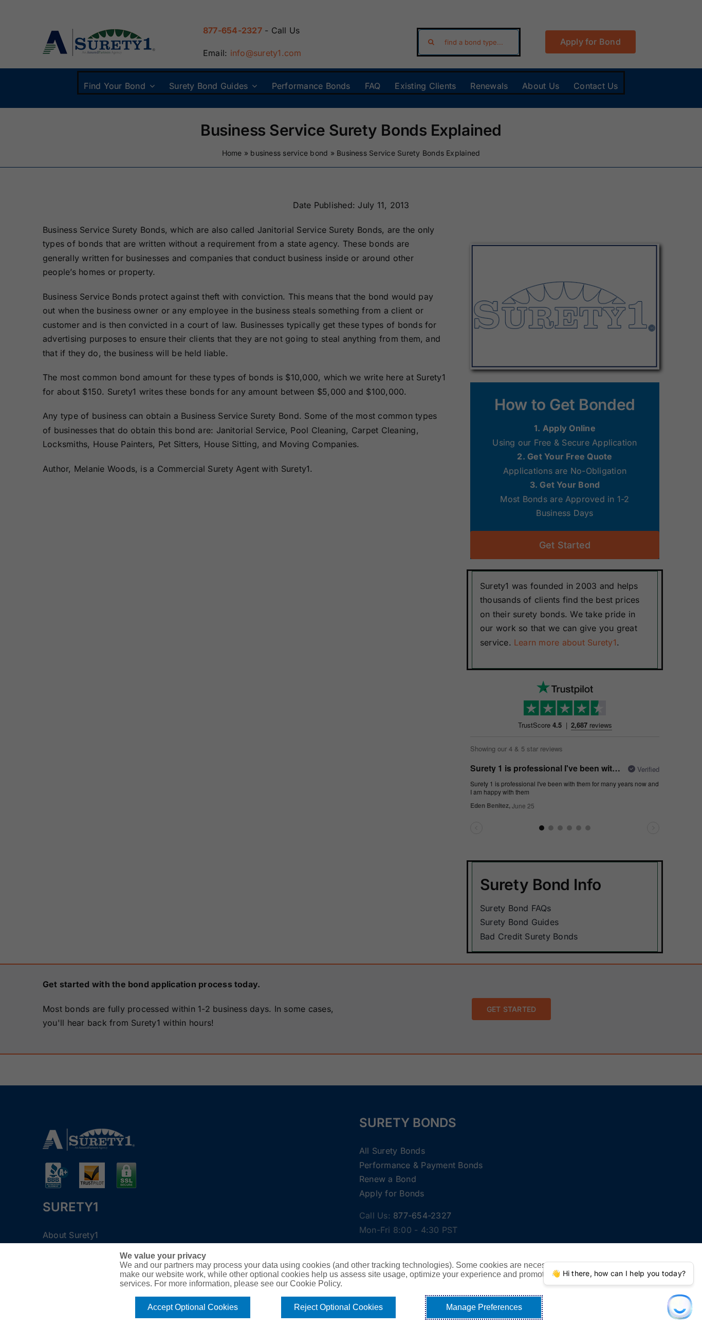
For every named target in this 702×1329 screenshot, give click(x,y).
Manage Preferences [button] (484, 1307)
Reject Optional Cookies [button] (338, 1307)
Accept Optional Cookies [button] (192, 1307)
